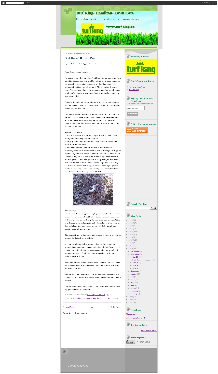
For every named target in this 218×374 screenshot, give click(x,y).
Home (92, 307)
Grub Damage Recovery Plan (80, 58)
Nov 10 (136, 268)
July (132, 277)
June (133, 280)
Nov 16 (136, 265)
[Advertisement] (140, 139)
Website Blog (134, 90)
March (133, 288)
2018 (131, 226)
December (135, 251)
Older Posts (116, 307)
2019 (131, 223)
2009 (131, 297)
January (134, 294)
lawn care (88, 298)
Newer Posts (68, 307)
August (134, 274)
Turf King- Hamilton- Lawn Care (105, 13)
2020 (131, 220)
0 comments (100, 295)
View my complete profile (136, 318)
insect (80, 298)
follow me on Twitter (149, 331)
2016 (131, 231)
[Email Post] (107, 295)
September (135, 271)
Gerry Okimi (133, 314)
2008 (131, 299)
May (132, 282)
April (133, 285)
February (134, 291)
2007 (131, 302)
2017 (131, 229)
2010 (131, 249)
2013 (131, 240)
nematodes (108, 298)
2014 (131, 237)
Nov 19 (136, 263)
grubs (75, 298)
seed (116, 298)
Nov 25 (136, 257)
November (135, 254)
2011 (131, 246)
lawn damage (98, 298)
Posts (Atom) (81, 313)
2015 (131, 234)
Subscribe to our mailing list (140, 104)
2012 (131, 243)
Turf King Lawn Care (137, 87)
